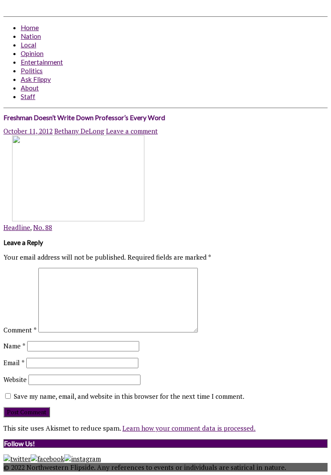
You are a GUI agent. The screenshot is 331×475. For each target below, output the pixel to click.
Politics (32, 71)
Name (14, 346)
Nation (31, 36)
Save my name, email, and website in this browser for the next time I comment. (129, 396)
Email (14, 362)
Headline (16, 227)
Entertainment (42, 62)
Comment (20, 330)
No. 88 (42, 227)
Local (28, 45)
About (30, 88)
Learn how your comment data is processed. (189, 428)
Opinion (32, 53)
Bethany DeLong (79, 131)
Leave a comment (132, 131)
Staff (28, 96)
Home (30, 27)
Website (15, 379)
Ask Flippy (36, 79)
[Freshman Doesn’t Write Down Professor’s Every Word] (73, 218)
